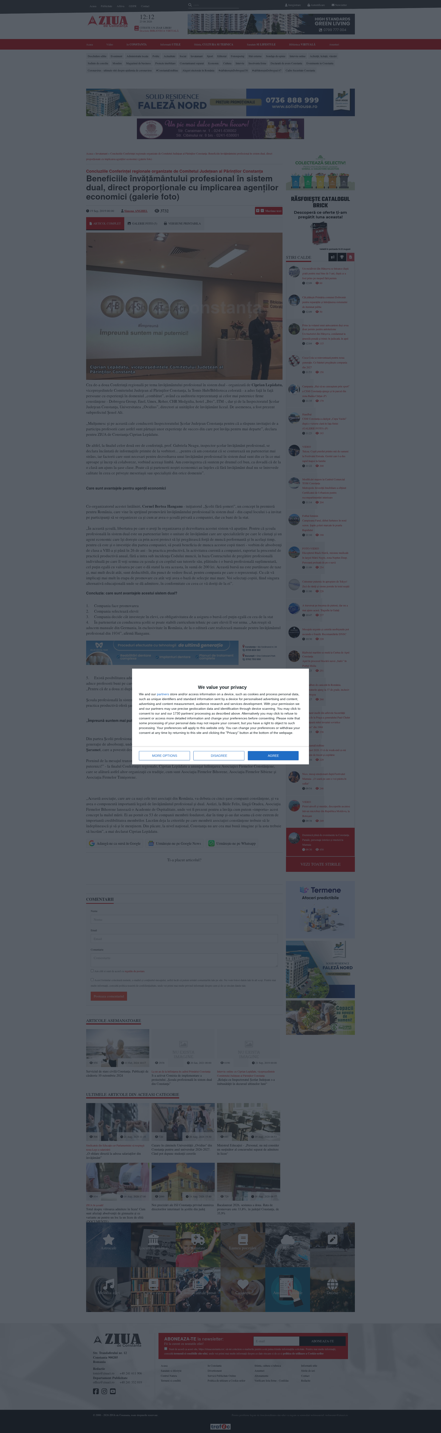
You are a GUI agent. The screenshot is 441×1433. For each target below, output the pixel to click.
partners (163, 694)
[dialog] (220, 716)
